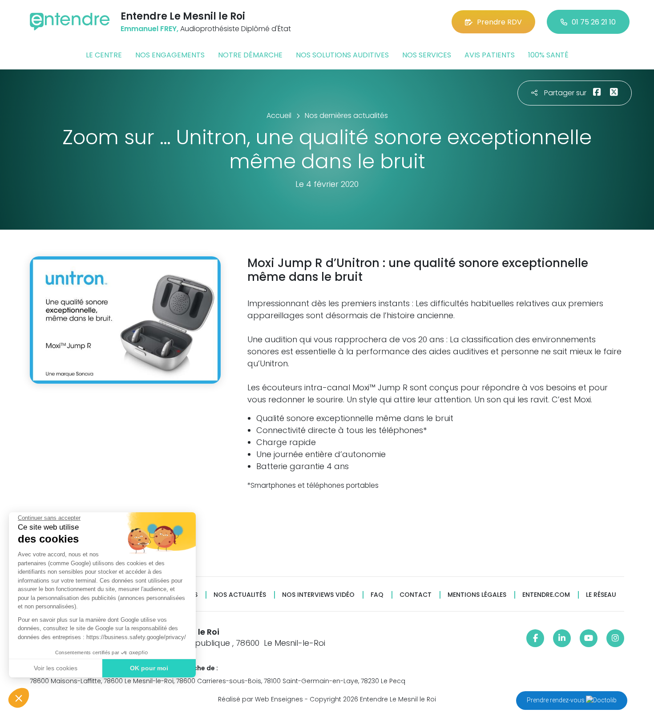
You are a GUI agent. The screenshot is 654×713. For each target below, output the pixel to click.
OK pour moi (149, 668)
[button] (18, 698)
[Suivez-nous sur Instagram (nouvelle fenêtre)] (615, 638)
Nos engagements (170, 55)
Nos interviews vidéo (318, 595)
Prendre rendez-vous (556, 700)
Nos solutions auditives (342, 55)
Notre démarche (250, 55)
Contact (416, 595)
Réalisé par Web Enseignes (260, 699)
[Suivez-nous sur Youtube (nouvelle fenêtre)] (588, 638)
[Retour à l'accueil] (70, 21)
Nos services (426, 55)
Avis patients (489, 55)
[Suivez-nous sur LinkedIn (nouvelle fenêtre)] (562, 638)
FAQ (377, 595)
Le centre (104, 55)
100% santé (548, 55)
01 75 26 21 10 (594, 22)
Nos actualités (240, 595)
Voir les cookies (55, 668)
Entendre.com (546, 595)
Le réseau (601, 595)
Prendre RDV (499, 22)
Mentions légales (477, 595)
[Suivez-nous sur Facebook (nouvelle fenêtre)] (535, 638)
